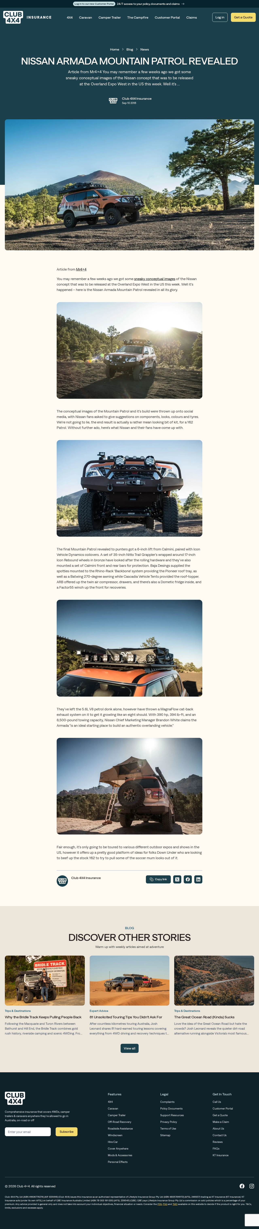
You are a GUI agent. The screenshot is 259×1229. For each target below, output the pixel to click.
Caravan (85, 17)
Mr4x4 (81, 269)
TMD (175, 1204)
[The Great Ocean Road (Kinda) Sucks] (214, 997)
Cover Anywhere (118, 1148)
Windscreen (115, 1135)
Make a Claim (221, 1121)
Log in (219, 17)
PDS (159, 1204)
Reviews (218, 1141)
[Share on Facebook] (188, 879)
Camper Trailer (110, 17)
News (144, 49)
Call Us (217, 1101)
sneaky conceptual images (154, 279)
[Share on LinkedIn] (198, 879)
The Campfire (137, 17)
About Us (218, 1128)
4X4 (70, 17)
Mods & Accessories (120, 1155)
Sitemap (165, 1135)
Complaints (167, 1101)
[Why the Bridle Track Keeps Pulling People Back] (45, 997)
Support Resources (172, 1115)
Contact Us (219, 1135)
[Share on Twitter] (177, 879)
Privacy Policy (168, 1121)
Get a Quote (243, 17)
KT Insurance (220, 1155)
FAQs (216, 1148)
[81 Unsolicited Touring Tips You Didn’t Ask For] (130, 997)
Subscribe (66, 1131)
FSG (165, 1204)
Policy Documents (171, 1108)
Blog (129, 49)
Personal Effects (117, 1161)
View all (129, 1048)
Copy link (161, 879)
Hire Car (113, 1141)
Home (114, 49)
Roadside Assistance (120, 1128)
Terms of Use (168, 1128)
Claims (191, 17)
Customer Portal (167, 17)
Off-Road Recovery (119, 1121)
